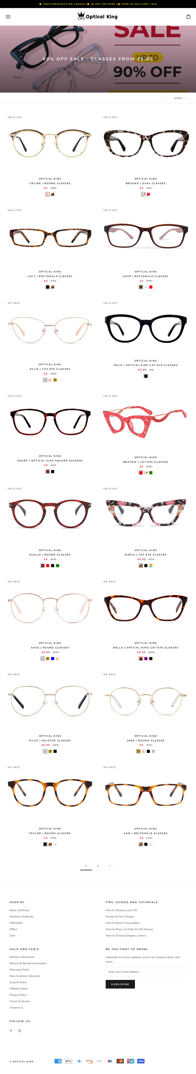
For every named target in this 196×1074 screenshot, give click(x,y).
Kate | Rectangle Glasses (146, 276)
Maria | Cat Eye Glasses (146, 554)
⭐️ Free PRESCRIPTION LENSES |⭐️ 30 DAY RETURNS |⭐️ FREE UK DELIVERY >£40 (98, 4)
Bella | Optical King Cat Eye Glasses (145, 647)
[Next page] (110, 866)
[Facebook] (11, 1030)
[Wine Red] (47, 471)
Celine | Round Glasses (50, 183)
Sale (12, 935)
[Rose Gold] (47, 194)
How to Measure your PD (121, 910)
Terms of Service (20, 1001)
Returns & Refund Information (28, 963)
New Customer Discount (25, 976)
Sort (179, 98)
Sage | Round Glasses (50, 647)
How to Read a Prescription (123, 923)
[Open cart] (188, 17)
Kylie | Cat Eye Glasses (50, 369)
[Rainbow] (150, 565)
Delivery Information (22, 957)
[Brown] (140, 287)
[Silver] (45, 380)
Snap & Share (18, 982)
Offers (13, 929)
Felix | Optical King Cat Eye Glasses (146, 365)
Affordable (16, 923)
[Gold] (55, 380)
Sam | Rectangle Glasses (146, 833)
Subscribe (120, 984)
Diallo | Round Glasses (50, 554)
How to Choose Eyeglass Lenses (126, 935)
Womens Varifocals (22, 916)
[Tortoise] (52, 194)
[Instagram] (19, 1030)
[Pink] (148, 194)
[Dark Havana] (140, 658)
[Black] (47, 287)
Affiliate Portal (19, 988)
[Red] (150, 287)
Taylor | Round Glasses (50, 833)
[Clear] (145, 287)
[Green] (150, 472)
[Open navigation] (8, 16)
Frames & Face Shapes (120, 916)
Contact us (16, 1007)
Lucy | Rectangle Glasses (50, 276)
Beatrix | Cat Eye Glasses (145, 461)
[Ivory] (143, 194)
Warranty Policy (19, 969)
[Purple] (145, 658)
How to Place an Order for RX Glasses (129, 929)
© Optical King (22, 1061)
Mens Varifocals (19, 910)
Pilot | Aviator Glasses (50, 740)
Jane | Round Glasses (146, 740)
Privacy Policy (18, 995)
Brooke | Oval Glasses (146, 183)
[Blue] (52, 658)
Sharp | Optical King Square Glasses (50, 460)
